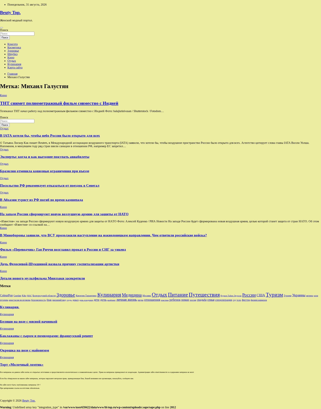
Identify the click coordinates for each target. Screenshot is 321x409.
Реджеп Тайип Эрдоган (231, 296)
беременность (38, 300)
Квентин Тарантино (86, 295)
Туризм (274, 294)
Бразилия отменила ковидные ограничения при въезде (44, 171)
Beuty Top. (10, 12)
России (249, 294)
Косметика (14, 47)
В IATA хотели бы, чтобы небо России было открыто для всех (50, 136)
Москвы (146, 295)
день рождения (86, 300)
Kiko (24, 295)
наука (140, 300)
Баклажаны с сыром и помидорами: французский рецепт (46, 336)
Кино (10, 57)
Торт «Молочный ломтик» (21, 365)
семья (210, 299)
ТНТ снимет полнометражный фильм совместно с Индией (59, 103)
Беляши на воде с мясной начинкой (28, 321)
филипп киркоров (259, 300)
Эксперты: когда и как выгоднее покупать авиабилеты (44, 157)
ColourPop (6, 295)
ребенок (175, 300)
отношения (152, 300)
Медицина (132, 294)
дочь (103, 300)
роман (185, 299)
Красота (12, 44)
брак (49, 299)
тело (238, 300)
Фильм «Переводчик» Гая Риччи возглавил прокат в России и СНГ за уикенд (63, 249)
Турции (287, 295)
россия (193, 300)
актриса (309, 295)
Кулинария (14, 64)
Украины (298, 295)
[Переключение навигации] (1, 27)
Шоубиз (12, 54)
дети (96, 299)
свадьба (202, 299)
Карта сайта (14, 67)
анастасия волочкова (19, 300)
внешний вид (59, 300)
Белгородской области (44, 295)
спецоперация (223, 299)
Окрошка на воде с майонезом (24, 350)
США (261, 295)
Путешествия (204, 294)
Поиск (4, 30)
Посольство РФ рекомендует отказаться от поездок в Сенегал (49, 185)
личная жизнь (126, 300)
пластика (165, 300)
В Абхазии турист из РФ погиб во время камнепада (41, 200)
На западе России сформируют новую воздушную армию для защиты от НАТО (64, 214)
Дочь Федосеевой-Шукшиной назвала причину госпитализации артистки (59, 264)
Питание (178, 294)
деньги (75, 300)
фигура (246, 299)
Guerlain (17, 295)
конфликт (111, 300)
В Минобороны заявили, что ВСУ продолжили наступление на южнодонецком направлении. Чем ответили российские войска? (103, 235)
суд (234, 300)
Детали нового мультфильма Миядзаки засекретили (42, 278)
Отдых (11, 60)
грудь (69, 300)
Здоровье (13, 50)
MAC (29, 296)
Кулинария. (9, 307)
